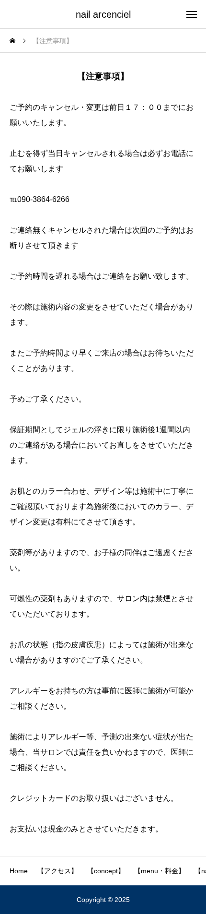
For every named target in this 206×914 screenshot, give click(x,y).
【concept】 (106, 871)
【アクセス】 (57, 871)
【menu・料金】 (159, 871)
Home (19, 871)
